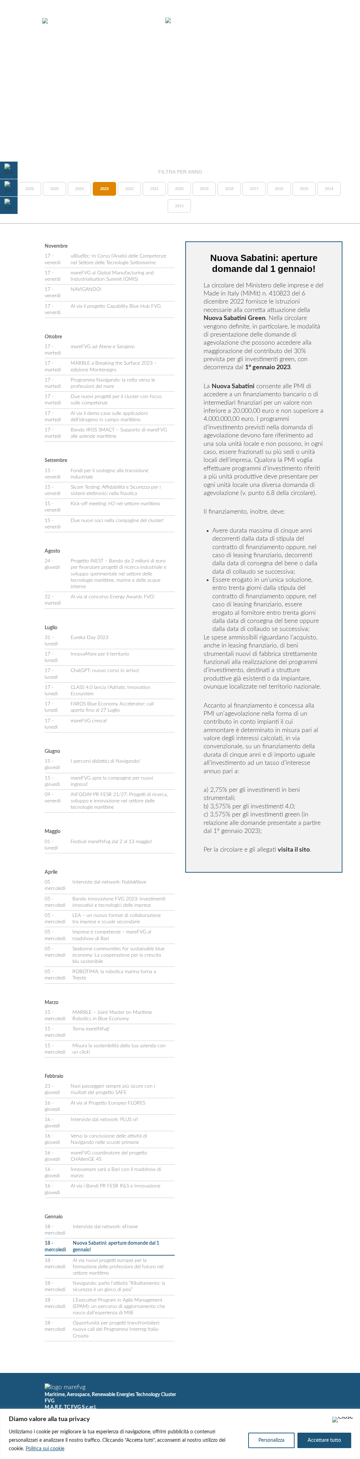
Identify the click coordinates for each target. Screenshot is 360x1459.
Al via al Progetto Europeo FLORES (108, 1103)
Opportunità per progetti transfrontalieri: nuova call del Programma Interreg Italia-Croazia (116, 1329)
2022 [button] (129, 189)
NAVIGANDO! (86, 289)
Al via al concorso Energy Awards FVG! (113, 596)
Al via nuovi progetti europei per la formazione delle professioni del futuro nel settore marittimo (118, 1267)
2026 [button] (29, 189)
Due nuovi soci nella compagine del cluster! (117, 520)
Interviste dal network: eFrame (105, 1226)
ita (325, 27)
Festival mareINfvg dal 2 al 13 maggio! (111, 841)
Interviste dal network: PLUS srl (104, 1119)
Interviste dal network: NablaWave (109, 882)
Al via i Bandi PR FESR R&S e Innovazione (115, 1186)
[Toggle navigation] (24, 21)
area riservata (312, 20)
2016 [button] (279, 189)
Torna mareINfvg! (91, 1029)
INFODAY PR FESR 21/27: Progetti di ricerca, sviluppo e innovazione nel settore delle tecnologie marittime (119, 801)
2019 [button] (204, 189)
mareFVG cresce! (89, 720)
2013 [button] (179, 206)
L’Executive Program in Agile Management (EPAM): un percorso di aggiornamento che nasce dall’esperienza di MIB (119, 1306)
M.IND (273, 20)
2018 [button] (229, 189)
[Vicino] (342, 1419)
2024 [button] (79, 189)
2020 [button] (179, 189)
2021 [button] (154, 189)
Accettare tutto (324, 1440)
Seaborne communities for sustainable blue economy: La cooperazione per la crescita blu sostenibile (118, 955)
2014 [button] (329, 189)
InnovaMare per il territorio (100, 654)
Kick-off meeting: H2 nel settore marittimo (115, 503)
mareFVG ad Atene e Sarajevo (103, 346)
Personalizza (271, 1440)
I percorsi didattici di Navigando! (105, 761)
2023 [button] (104, 189)
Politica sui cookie (45, 1448)
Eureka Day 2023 (89, 637)
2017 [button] (254, 189)
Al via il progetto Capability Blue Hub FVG (116, 306)
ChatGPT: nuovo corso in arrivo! (105, 670)
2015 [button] (304, 189)
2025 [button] (54, 189)
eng (337, 27)
